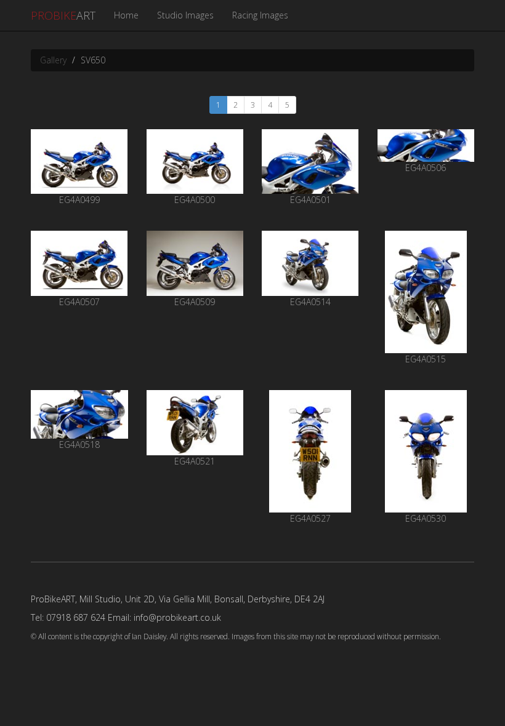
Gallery (53, 60)
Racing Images (260, 15)
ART (63, 15)
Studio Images (185, 15)
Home (126, 15)
